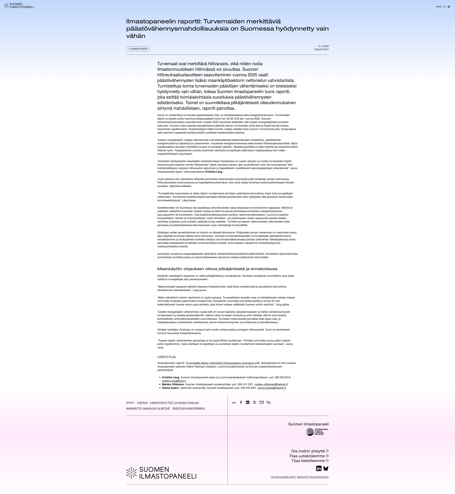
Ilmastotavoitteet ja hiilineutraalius (174, 402)
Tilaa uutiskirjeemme (307, 455)
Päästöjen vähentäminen (188, 408)
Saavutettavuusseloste (313, 477)
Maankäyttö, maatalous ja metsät (148, 408)
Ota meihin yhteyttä (308, 451)
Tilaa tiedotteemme (308, 460)
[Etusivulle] (48, 5)
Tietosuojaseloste (283, 477)
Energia (142, 402)
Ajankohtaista (139, 48)
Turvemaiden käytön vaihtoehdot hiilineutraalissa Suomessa (220, 363)
